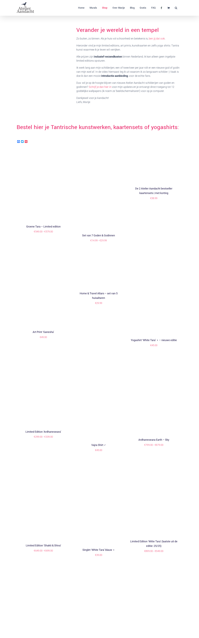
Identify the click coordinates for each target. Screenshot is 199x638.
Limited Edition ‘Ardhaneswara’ (43, 431)
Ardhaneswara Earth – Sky (153, 439)
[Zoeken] (176, 8)
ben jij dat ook (157, 38)
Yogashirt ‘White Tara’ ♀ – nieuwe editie (154, 340)
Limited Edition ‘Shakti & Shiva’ (43, 545)
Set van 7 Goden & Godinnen (98, 235)
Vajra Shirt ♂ (98, 444)
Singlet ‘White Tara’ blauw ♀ (98, 549)
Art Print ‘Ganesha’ (43, 331)
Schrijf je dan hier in (100, 86)
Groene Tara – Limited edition (43, 226)
